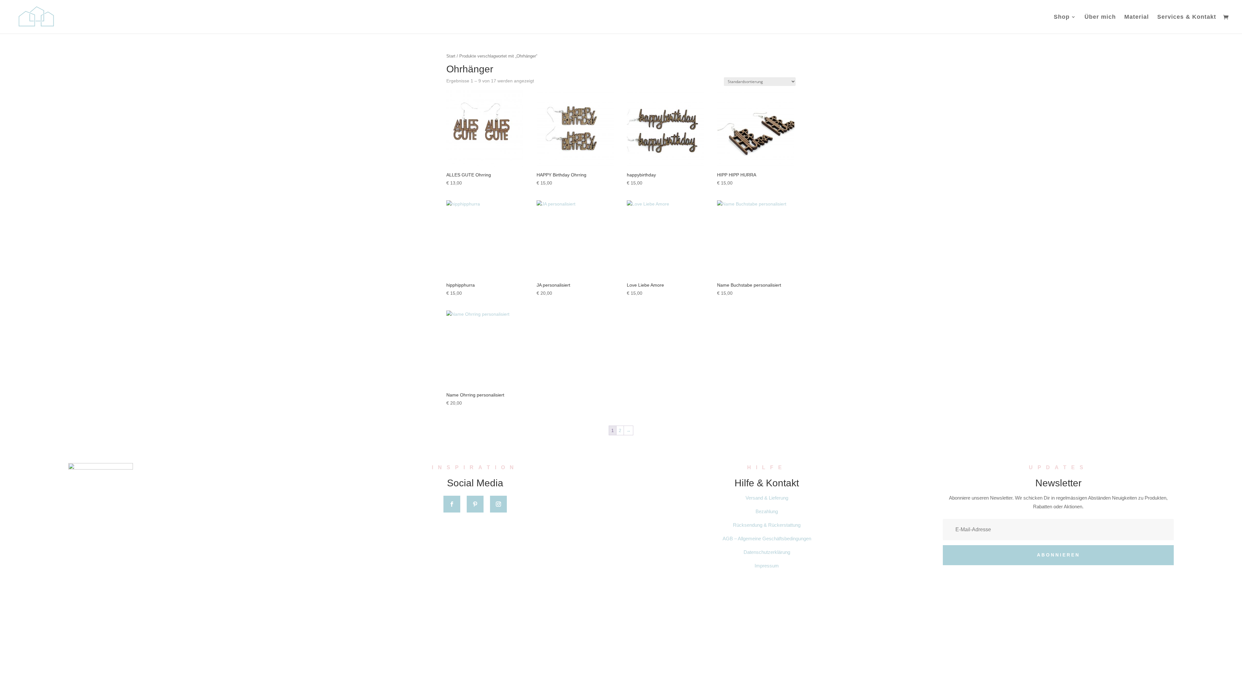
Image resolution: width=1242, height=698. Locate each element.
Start (450, 56)
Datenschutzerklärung (767, 552)
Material (1136, 17)
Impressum (767, 565)
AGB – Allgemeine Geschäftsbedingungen (767, 538)
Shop (1062, 17)
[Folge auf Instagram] (498, 504)
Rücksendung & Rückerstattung (767, 525)
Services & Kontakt (1186, 17)
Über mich (1100, 17)
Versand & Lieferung (767, 498)
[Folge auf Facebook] (451, 504)
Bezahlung (767, 511)
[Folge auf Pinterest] (475, 504)
